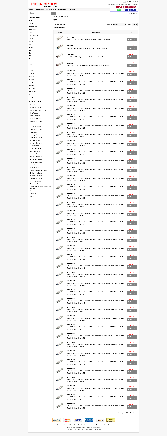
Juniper (31, 74)
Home (31, 9)
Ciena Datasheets (35, 124)
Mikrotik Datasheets (36, 159)
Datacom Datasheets (36, 129)
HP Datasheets (34, 146)
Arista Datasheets (35, 116)
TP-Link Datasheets (36, 173)
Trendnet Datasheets (36, 176)
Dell (30, 50)
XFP (66, 16)
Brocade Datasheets (36, 121)
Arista (31, 32)
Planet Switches (34, 167)
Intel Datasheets (35, 151)
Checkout (72, 9)
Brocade (31, 38)
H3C (30, 65)
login (122, 4)
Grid (64, 24)
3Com (31, 20)
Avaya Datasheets (35, 118)
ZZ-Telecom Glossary (36, 184)
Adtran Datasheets (35, 107)
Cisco (31, 44)
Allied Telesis (33, 29)
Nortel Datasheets (35, 165)
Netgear (31, 79)
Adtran (31, 23)
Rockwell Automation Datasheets (40, 170)
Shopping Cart (61, 9)
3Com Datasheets (35, 105)
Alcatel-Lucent (33, 26)
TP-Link (31, 85)
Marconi (31, 76)
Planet (31, 82)
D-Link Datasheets (35, 126)
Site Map (32, 196)
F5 (30, 56)
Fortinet (31, 62)
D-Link (31, 47)
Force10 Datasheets (36, 140)
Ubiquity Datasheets (36, 178)
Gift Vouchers (73, 425)
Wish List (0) (40, 9)
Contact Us (33, 194)
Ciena (31, 41)
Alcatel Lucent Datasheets (38, 110)
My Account (50, 9)
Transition (32, 88)
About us (32, 191)
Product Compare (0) (60, 28)
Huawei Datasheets (36, 148)
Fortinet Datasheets (36, 143)
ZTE (30, 94)
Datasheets (93, 425)
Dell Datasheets (34, 132)
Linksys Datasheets (36, 156)
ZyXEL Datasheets (35, 181)
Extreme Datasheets (36, 137)
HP (30, 68)
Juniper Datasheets (36, 154)
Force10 (31, 59)
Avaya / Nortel (33, 35)
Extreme (31, 53)
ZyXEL (31, 97)
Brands (80, 425)
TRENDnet (32, 91)
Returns (86, 425)
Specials (59, 425)
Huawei (31, 71)
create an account (132, 4)
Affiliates (65, 425)
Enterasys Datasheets (36, 135)
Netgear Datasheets (36, 162)
